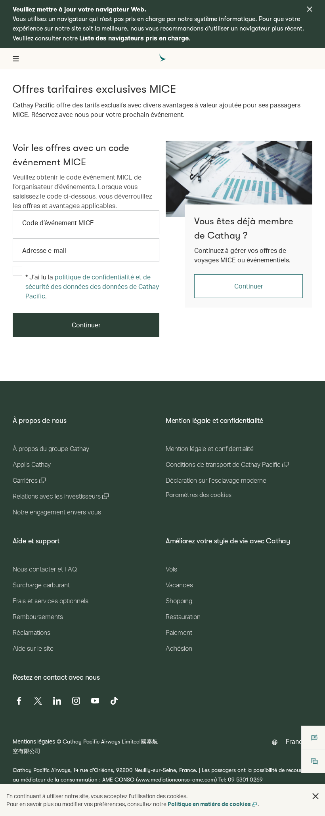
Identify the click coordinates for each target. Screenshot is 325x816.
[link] (239, 179)
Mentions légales (34, 741)
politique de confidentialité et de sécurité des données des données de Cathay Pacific (92, 286)
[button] (315, 796)
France (296, 741)
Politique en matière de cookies (209, 804)
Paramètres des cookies (198, 495)
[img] (309, 9)
